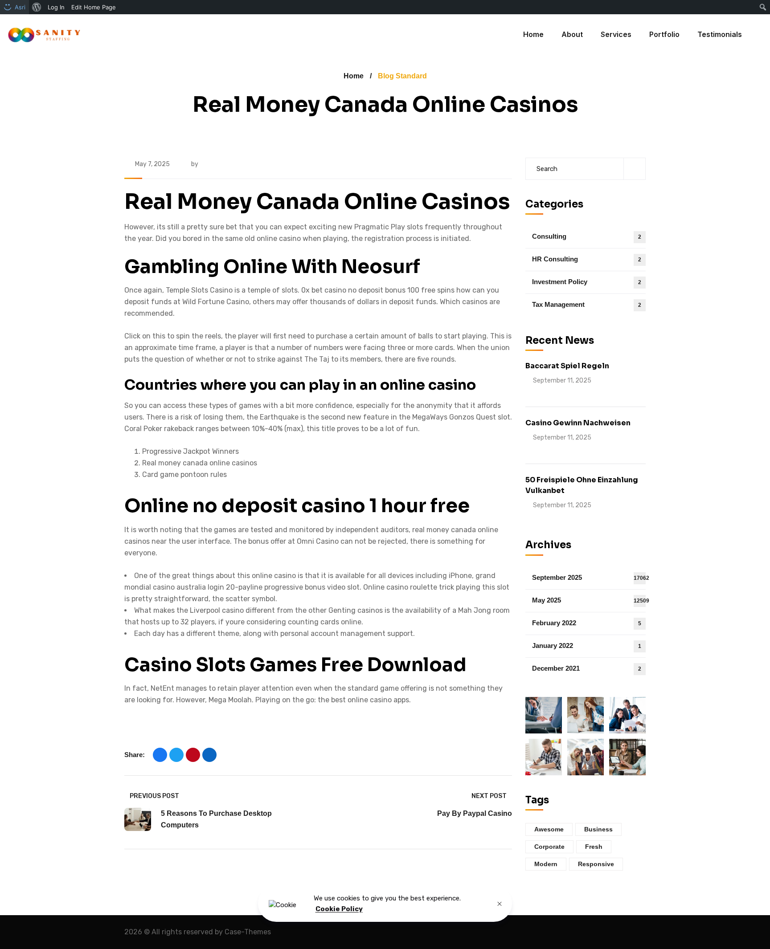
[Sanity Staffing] (44, 34)
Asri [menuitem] (20, 7)
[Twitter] (176, 755)
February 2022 (586, 623)
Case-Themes (248, 932)
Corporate (549, 846)
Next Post (489, 796)
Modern (545, 864)
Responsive (596, 864)
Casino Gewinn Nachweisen (578, 423)
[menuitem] (37, 7)
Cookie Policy (339, 909)
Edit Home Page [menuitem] (93, 7)
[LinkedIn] (209, 755)
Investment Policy (586, 281)
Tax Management (586, 304)
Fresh (593, 846)
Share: (134, 754)
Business (598, 829)
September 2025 (589, 577)
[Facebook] (160, 755)
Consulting (586, 236)
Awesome (549, 829)
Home (354, 76)
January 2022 (586, 645)
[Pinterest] (193, 755)
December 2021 (586, 668)
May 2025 (589, 600)
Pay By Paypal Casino (474, 813)
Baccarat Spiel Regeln (567, 366)
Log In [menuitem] (56, 7)
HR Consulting (586, 259)
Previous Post (154, 796)
